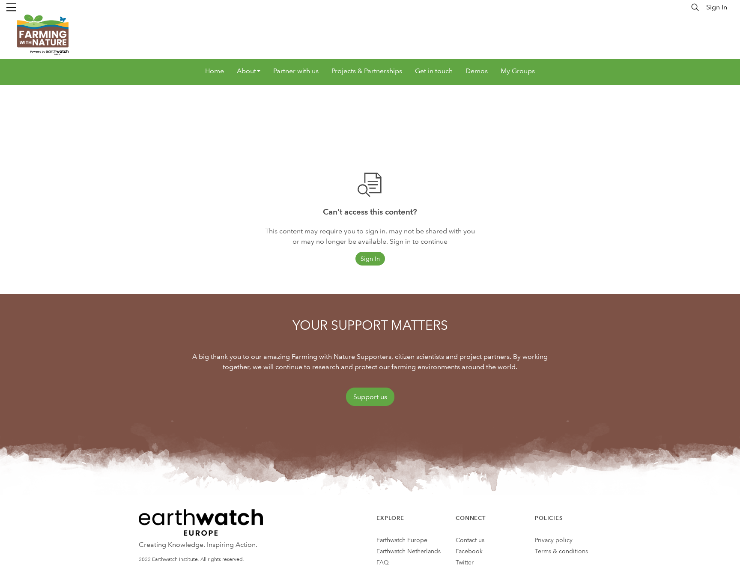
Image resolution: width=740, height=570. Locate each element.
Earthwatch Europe (401, 540)
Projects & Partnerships (366, 71)
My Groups (518, 71)
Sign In (716, 7)
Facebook (469, 551)
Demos (476, 71)
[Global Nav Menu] (11, 7)
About (246, 71)
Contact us (470, 540)
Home (214, 71)
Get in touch (434, 71)
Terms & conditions (561, 551)
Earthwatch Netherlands (408, 551)
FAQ (382, 562)
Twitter (465, 562)
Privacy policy (554, 540)
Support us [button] (370, 397)
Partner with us (296, 71)
